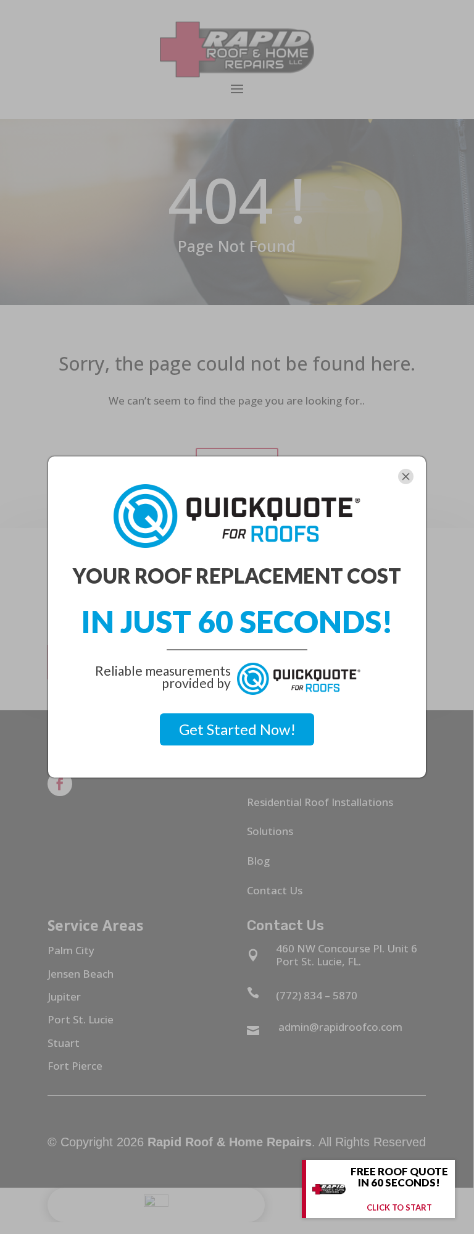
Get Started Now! (237, 729)
